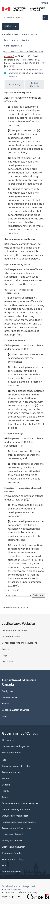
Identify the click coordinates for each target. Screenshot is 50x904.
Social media (8, 886)
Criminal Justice (9, 697)
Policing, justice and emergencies (19, 821)
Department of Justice (26, 34)
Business (6, 778)
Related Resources (11, 636)
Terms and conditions (15, 892)
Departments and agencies (15, 746)
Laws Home (10, 40)
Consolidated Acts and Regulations (19, 642)
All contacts (8, 740)
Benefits (6, 784)
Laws (4, 716)
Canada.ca (7, 34)
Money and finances (12, 840)
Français (44, 2)
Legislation (24, 40)
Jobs (4, 759)
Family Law (7, 691)
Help (4, 655)
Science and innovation (13, 846)
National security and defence (17, 809)
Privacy (33, 892)
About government (11, 752)
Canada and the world (13, 834)
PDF (44, 63)
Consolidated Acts (13, 45)
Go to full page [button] (14, 84)
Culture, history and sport (15, 815)
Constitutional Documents (15, 630)
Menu (9, 26)
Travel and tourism (11, 772)
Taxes (5, 797)
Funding (6, 703)
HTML (23, 59)
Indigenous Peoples (12, 853)
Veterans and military (13, 859)
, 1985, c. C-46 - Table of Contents (23, 51)
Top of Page (8, 896)
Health (5, 790)
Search (5, 649)
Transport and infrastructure (16, 828)
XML (27, 63)
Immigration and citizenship (16, 766)
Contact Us (7, 661)
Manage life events (11, 871)
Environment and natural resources (20, 803)
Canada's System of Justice (15, 709)
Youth (5, 865)
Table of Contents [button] (34, 84)
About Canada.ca (12, 889)
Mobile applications (28, 886)
